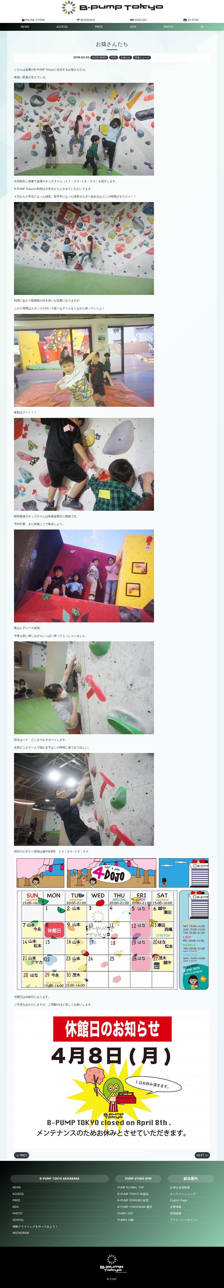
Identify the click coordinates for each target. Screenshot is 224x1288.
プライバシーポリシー (184, 1220)
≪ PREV (21, 1155)
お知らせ (125, 57)
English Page (178, 1200)
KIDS (133, 26)
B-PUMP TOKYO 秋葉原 (133, 1194)
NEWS (25, 26)
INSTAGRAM (20, 1232)
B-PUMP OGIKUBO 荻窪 (133, 1200)
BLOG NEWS (99, 57)
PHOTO (168, 26)
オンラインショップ (183, 1194)
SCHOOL (18, 1220)
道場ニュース (142, 57)
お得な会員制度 (180, 1187)
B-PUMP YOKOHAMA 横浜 (134, 1206)
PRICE (99, 26)
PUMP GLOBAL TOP (130, 1187)
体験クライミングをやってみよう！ (35, 1226)
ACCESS (62, 26)
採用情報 (175, 1213)
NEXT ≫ (202, 1155)
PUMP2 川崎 (125, 1220)
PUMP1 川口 (125, 1213)
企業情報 (175, 1206)
